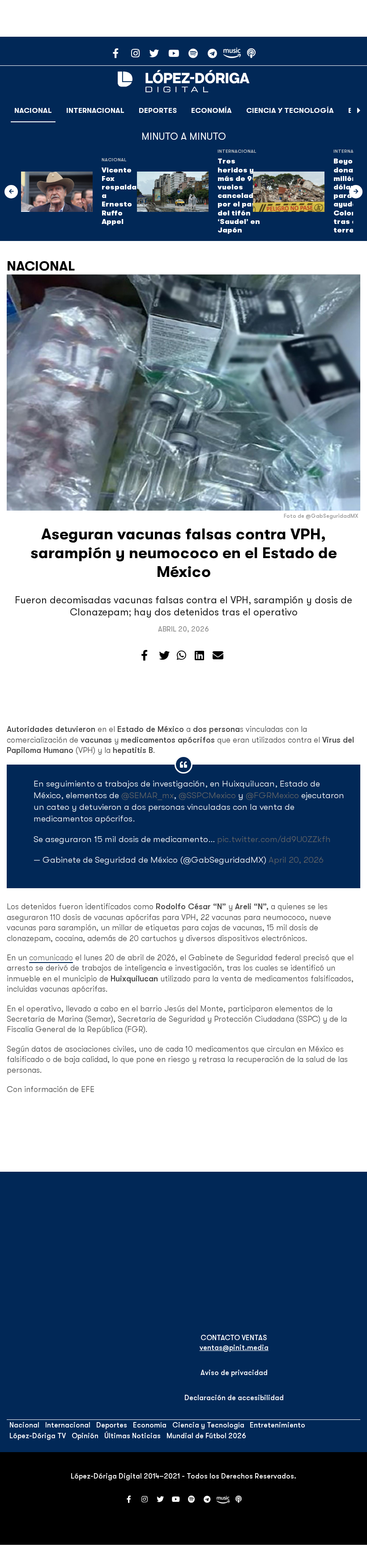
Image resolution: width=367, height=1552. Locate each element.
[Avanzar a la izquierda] (11, 191)
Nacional (33, 111)
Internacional (95, 111)
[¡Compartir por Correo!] (218, 655)
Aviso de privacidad (234, 1373)
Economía (211, 111)
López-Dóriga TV (37, 1436)
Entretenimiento (277, 1425)
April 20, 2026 (296, 860)
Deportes (158, 111)
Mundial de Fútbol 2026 (206, 1436)
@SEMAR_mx (147, 795)
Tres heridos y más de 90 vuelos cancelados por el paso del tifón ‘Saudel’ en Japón (240, 195)
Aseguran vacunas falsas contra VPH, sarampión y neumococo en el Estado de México (183, 553)
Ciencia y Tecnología (290, 111)
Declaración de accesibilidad (234, 1398)
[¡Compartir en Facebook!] (144, 655)
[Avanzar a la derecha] (358, 111)
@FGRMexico (272, 795)
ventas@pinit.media (234, 1348)
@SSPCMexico (207, 795)
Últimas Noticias (132, 1436)
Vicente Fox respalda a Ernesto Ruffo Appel (119, 196)
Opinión (85, 1436)
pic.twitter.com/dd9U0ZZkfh (274, 839)
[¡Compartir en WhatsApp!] (181, 655)
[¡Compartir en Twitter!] (164, 655)
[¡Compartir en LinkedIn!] (199, 655)
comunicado (51, 957)
